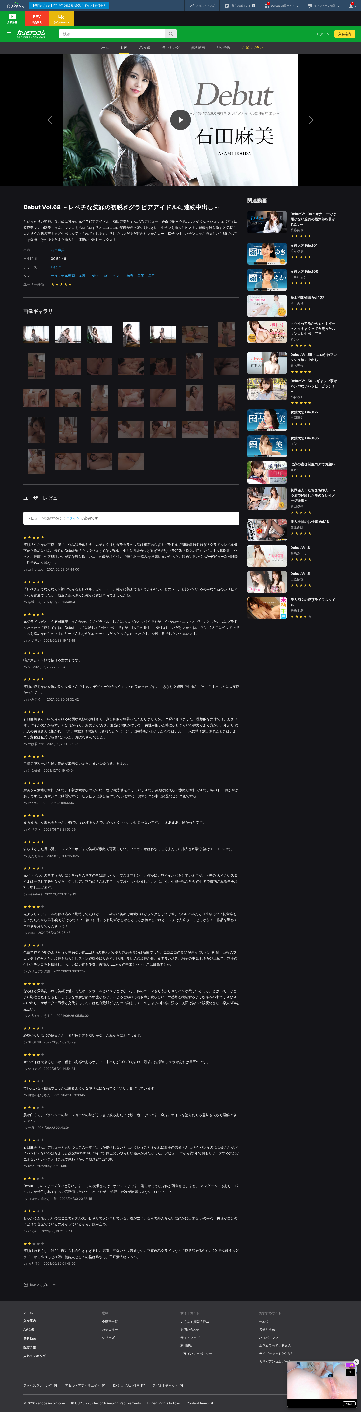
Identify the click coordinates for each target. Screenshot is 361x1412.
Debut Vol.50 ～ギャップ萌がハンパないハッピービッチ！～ (314, 386)
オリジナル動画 (63, 276)
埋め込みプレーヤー (44, 1285)
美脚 (140, 276)
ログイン (323, 34)
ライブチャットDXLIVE (275, 1354)
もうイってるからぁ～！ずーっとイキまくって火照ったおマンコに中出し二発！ (313, 328)
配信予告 (223, 47)
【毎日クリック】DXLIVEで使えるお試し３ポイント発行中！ (69, 5)
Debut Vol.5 (300, 573)
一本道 (264, 1322)
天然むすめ (267, 1329)
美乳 (82, 276)
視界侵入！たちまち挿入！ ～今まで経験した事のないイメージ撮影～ (313, 495)
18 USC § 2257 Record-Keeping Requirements (106, 1403)
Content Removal (200, 1403)
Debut (56, 267)
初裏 (129, 276)
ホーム (103, 47)
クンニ (117, 276)
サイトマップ (190, 1338)
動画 (124, 47)
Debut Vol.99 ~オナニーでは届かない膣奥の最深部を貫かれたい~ (313, 219)
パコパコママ (268, 1338)
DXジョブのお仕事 (126, 1385)
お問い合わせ (190, 1329)
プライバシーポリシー (196, 1354)
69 (106, 276)
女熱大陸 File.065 (305, 438)
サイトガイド (190, 1313)
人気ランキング (34, 1356)
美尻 (151, 276)
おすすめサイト (270, 1313)
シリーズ (108, 1338)
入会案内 (344, 34)
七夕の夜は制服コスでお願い (313, 464)
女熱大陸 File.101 (304, 245)
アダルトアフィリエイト (82, 1385)
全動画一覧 (110, 1322)
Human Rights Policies (164, 1403)
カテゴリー (110, 1329)
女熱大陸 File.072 (305, 412)
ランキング (170, 47)
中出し (95, 276)
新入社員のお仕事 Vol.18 (310, 521)
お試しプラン (252, 47)
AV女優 (144, 47)
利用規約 (186, 1345)
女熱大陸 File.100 (304, 271)
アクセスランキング (37, 1385)
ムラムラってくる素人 (275, 1345)
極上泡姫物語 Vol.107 (307, 297)
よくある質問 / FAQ (194, 1322)
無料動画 (198, 47)
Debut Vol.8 (300, 547)
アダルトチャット (165, 1385)
